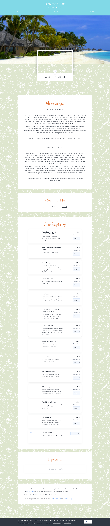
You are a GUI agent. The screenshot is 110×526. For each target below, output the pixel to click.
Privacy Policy (68, 499)
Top (18, 11)
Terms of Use (57, 499)
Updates (92, 11)
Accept (88, 521)
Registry (55, 11)
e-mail (64, 207)
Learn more (30, 491)
